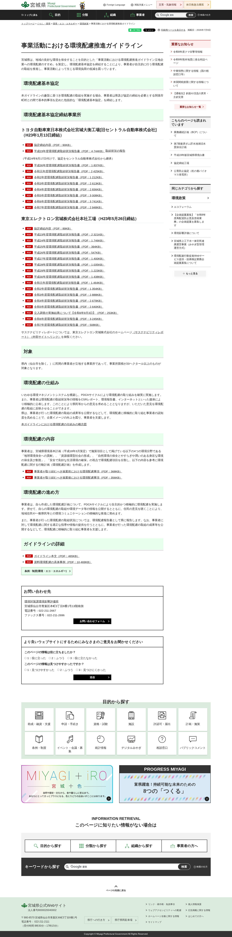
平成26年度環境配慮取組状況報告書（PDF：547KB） (68, 252)
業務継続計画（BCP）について (190, 134)
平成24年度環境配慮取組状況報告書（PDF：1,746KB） (69, 240)
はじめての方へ (196, 916)
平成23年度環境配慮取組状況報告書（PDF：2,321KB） (69, 234)
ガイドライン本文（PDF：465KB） (57, 556)
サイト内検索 (158, 15)
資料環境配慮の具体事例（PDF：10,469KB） (63, 562)
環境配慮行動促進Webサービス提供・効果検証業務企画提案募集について (189, 259)
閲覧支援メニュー (143, 4)
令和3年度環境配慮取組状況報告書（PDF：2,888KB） (68, 294)
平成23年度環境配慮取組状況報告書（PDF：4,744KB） (69, 151)
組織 (113, 14)
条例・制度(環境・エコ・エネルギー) (46, 571)
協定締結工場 (181, 163)
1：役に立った (36, 658)
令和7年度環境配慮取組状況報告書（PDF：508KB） (67, 324)
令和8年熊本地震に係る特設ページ (190, 61)
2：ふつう (58, 658)
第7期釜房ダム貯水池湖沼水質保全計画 (190, 145)
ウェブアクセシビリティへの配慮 (164, 910)
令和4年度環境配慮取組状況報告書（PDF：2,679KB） (68, 300)
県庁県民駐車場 (123, 920)
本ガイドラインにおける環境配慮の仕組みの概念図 (54, 424)
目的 (57, 14)
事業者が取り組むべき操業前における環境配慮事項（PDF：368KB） (78, 471)
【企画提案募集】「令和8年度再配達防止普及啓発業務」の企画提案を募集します (190, 220)
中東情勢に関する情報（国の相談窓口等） (191, 73)
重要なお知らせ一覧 (190, 106)
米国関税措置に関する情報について (191, 84)
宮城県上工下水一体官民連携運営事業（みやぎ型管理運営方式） (189, 244)
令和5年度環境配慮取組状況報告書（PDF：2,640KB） (68, 306)
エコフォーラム (183, 207)
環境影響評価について (186, 233)
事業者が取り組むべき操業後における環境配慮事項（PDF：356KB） (78, 477)
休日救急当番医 (195, 4)
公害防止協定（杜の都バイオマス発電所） (190, 173)
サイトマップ (154, 922)
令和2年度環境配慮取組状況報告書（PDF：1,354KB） (68, 288)
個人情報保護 (194, 904)
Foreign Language (116, 4)
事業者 (140, 14)
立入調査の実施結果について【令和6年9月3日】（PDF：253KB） (76, 312)
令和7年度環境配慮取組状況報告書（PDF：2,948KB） (68, 207)
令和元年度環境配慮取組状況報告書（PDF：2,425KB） (69, 171)
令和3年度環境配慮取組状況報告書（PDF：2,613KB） (68, 183)
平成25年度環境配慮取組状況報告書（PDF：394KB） (68, 246)
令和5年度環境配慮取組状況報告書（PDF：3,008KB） (68, 195)
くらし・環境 (43, 23)
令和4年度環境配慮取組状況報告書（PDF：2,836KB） (68, 189)
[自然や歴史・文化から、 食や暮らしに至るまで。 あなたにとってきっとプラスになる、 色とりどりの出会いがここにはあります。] (67, 794)
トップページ (28, 23)
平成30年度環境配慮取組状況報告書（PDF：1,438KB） (69, 276)
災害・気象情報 (167, 4)
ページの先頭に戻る (116, 890)
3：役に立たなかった (83, 658)
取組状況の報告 (115, 150)
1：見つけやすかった (40, 670)
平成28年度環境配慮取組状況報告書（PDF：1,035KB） (69, 264)
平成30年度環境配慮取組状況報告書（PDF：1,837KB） (69, 165)
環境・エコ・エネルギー (65, 23)
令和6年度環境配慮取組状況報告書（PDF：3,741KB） (68, 201)
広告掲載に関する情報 (199, 910)
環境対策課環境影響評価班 (41, 601)
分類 (85, 14)
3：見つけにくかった (92, 670)
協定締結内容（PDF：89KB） (53, 228)
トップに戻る (31, 15)
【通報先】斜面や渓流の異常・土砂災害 (191, 95)
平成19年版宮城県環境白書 (189, 155)
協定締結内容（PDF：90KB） (53, 145)
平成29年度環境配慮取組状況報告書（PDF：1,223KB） (69, 270)
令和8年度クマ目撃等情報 (187, 51)
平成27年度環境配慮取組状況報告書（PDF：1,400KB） (69, 258)
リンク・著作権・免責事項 (161, 904)
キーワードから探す (42, 866)
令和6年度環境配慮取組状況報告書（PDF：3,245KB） (68, 318)
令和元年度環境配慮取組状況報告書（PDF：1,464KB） (69, 282)
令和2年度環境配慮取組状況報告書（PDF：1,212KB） (68, 177)
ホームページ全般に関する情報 (163, 916)
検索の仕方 (205, 15)
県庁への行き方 (96, 920)
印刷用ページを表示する (173, 30)
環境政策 (84, 23)
